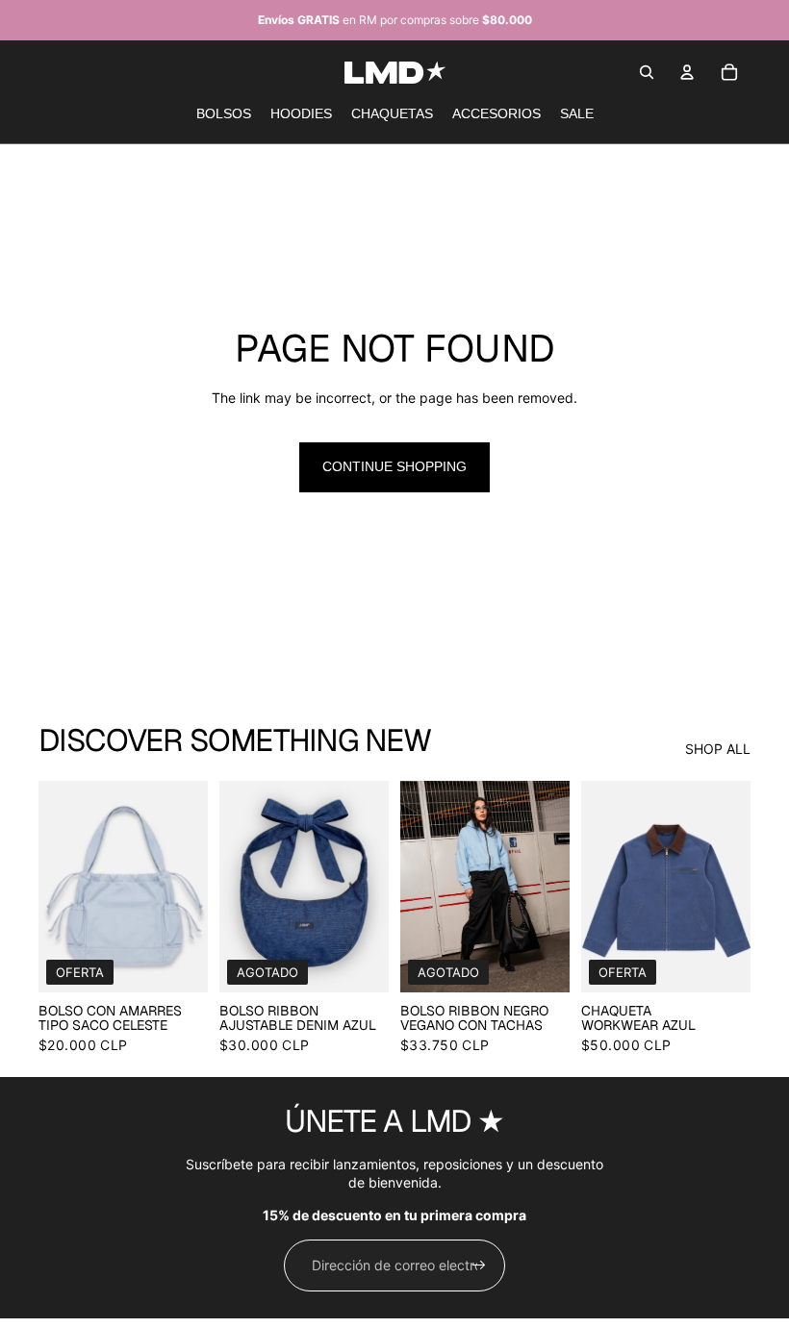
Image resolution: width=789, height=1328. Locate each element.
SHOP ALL (718, 748)
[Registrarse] (479, 1265)
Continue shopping (394, 466)
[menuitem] (223, 114)
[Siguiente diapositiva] (193, 886)
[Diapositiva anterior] (53, 886)
